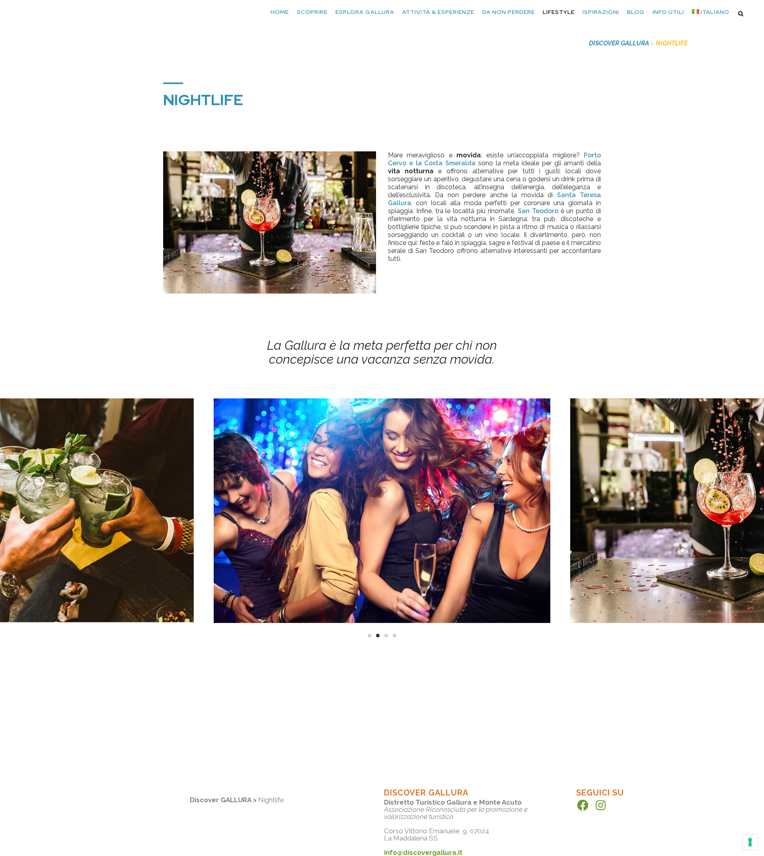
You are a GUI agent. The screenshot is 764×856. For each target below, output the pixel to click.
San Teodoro (538, 211)
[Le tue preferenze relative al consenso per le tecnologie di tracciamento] (750, 842)
